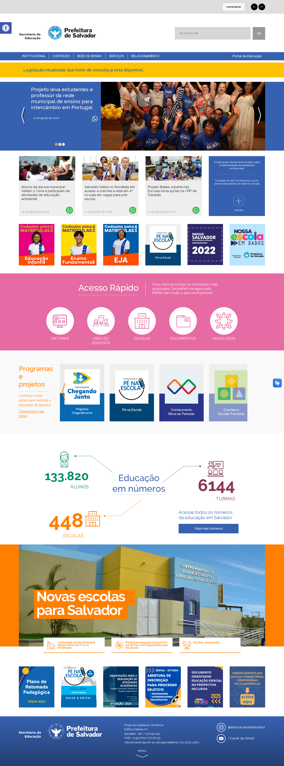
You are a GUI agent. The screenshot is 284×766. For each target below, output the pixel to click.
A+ (261, 6)
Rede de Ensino (89, 56)
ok (259, 33)
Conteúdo (61, 56)
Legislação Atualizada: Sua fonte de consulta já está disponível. (83, 70)
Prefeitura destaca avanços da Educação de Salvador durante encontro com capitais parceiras (63, 98)
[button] (6, 28)
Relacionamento (145, 56)
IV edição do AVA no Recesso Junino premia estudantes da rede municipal (237, 182)
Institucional (34, 56)
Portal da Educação (247, 56)
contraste (233, 6)
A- (254, 6)
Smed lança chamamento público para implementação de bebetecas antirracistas (237, 165)
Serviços (116, 56)
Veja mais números (209, 528)
